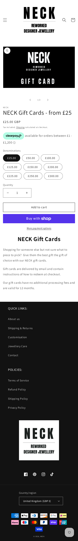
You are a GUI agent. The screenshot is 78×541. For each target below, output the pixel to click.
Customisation (17, 337)
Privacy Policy (16, 407)
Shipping (20, 127)
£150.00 (33, 167)
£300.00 (53, 176)
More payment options (39, 228)
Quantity (8, 185)
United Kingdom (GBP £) (37, 501)
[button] (5, 20)
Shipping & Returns (20, 328)
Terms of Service (18, 380)
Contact (13, 355)
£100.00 (50, 158)
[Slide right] (47, 100)
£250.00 (33, 176)
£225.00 (12, 176)
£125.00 (12, 167)
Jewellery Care (17, 346)
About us (14, 319)
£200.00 (53, 167)
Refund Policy (17, 389)
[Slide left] (30, 100)
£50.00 (30, 158)
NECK (42, 536)
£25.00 (11, 158)
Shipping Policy (18, 398)
